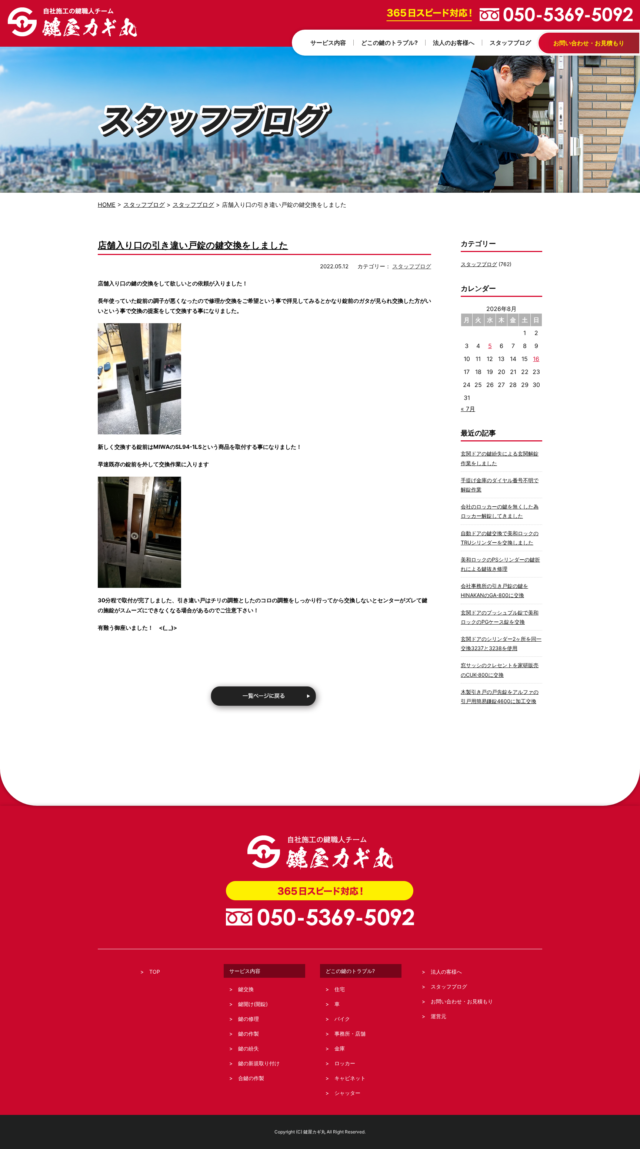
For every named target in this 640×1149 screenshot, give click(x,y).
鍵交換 (246, 989)
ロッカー (344, 1063)
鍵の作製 (248, 1033)
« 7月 (468, 409)
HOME (107, 204)
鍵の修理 (248, 1019)
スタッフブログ (144, 204)
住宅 (339, 989)
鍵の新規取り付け (259, 1063)
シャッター (347, 1093)
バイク (342, 1019)
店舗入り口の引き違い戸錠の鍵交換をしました (193, 245)
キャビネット (350, 1078)
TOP (154, 971)
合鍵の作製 (251, 1078)
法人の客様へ (446, 971)
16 (536, 358)
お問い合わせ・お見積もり (462, 1001)
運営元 (438, 1016)
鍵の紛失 (248, 1048)
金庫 (339, 1048)
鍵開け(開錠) (253, 1004)
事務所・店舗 (350, 1033)
